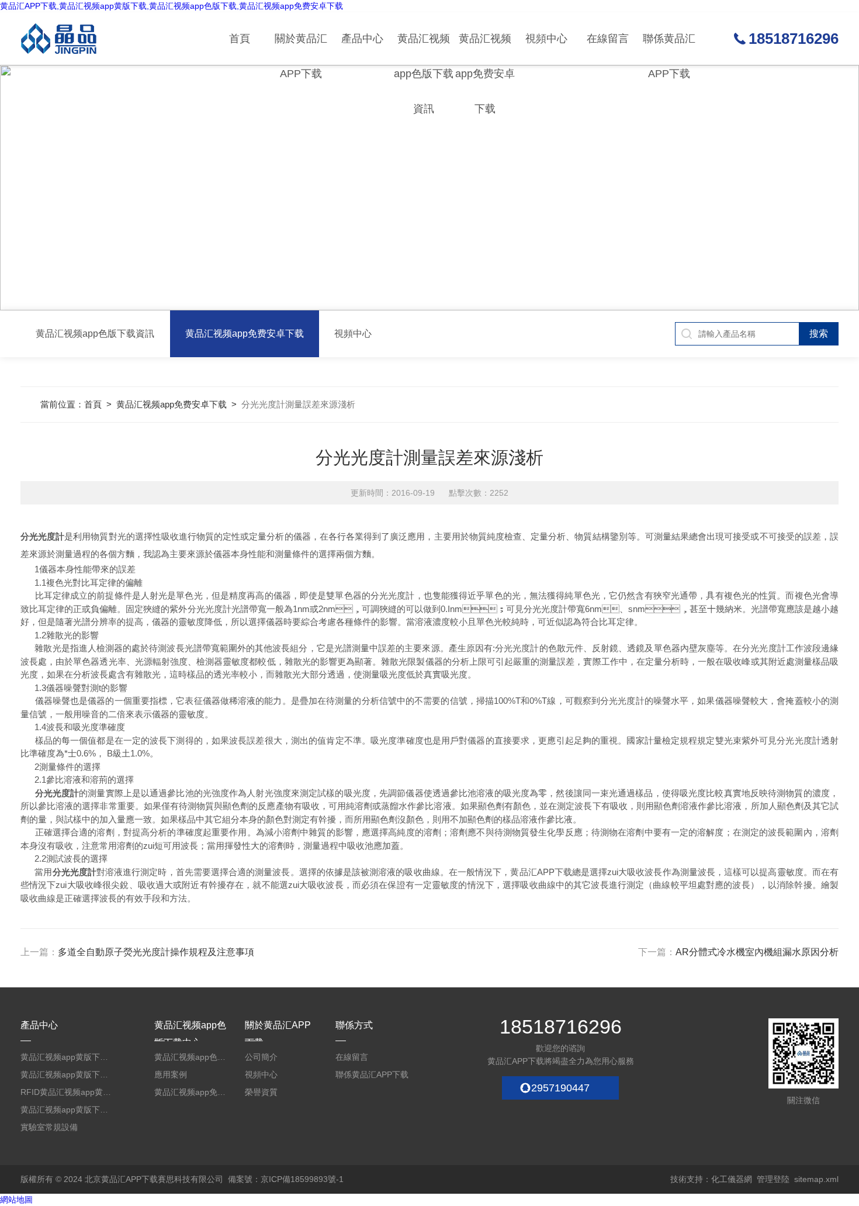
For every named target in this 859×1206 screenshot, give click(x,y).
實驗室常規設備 (49, 1127)
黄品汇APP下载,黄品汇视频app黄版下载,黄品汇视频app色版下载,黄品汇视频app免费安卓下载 (171, 6)
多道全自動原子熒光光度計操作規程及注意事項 (156, 952)
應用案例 (170, 1074)
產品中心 (362, 38)
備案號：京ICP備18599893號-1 (286, 1179)
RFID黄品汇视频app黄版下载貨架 (67, 1092)
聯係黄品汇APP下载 (669, 49)
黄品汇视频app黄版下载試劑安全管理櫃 (67, 1057)
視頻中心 (546, 38)
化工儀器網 (731, 1179)
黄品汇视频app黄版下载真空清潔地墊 (67, 1109)
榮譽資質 (261, 1092)
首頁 (239, 38)
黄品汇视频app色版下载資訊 (423, 49)
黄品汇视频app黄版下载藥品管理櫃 (67, 1074)
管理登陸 (773, 1179)
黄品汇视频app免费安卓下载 (485, 49)
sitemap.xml (816, 1179)
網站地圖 (16, 1199)
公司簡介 (261, 1057)
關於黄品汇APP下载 (301, 49)
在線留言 (608, 38)
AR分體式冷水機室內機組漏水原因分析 (757, 952)
